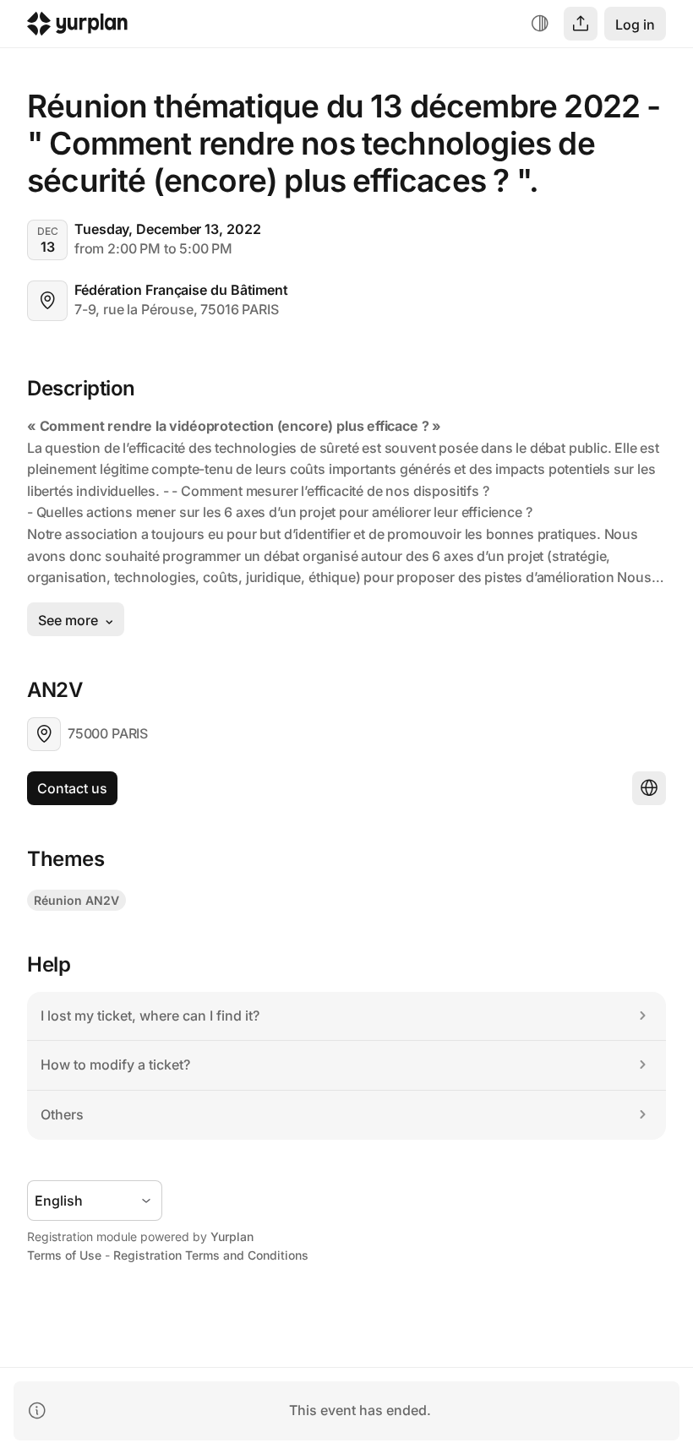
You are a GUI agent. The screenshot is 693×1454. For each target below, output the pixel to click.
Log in (635, 24)
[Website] (649, 788)
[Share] (581, 24)
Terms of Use (64, 1255)
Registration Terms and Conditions (210, 1255)
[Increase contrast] (540, 24)
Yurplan (232, 1236)
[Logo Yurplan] (77, 27)
